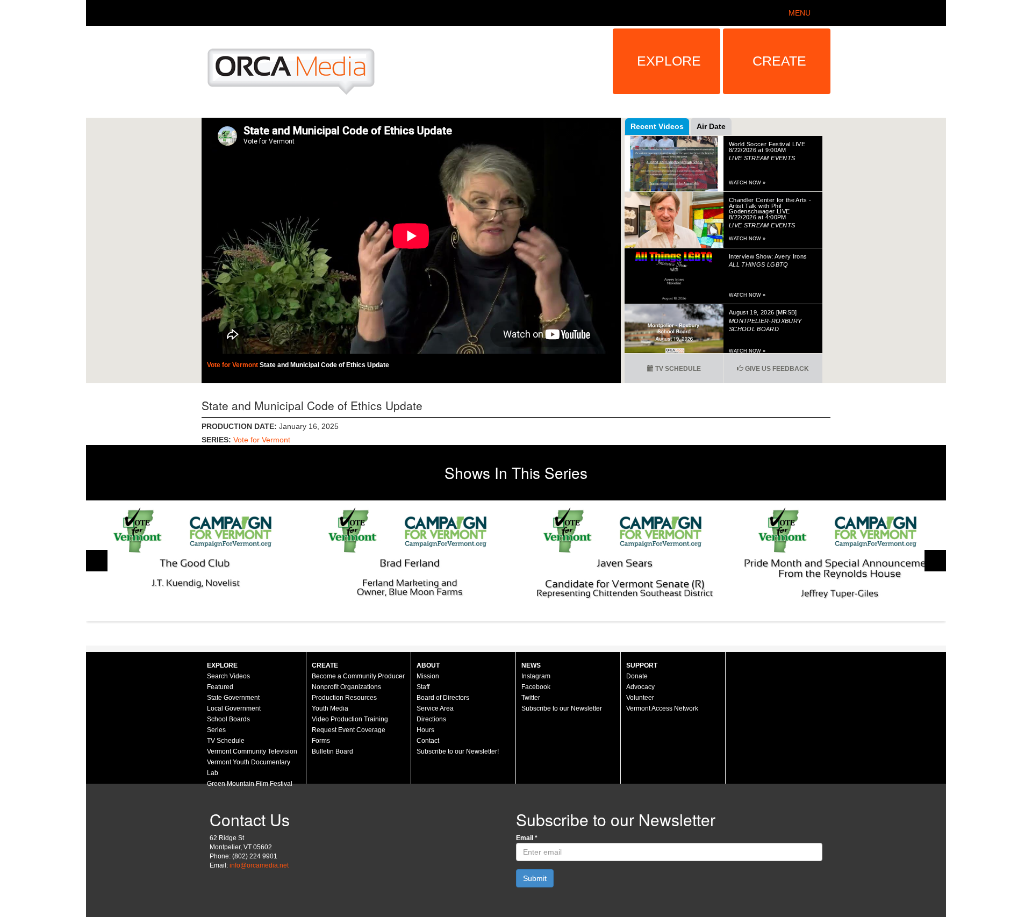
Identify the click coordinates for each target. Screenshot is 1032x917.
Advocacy (640, 687)
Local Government (234, 708)
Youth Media (330, 708)
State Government (233, 697)
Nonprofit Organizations (346, 687)
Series (216, 730)
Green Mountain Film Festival (249, 783)
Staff (423, 687)
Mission (428, 676)
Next (935, 560)
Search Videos (228, 676)
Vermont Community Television (252, 751)
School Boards (228, 719)
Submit (535, 878)
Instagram (535, 676)
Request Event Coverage (348, 730)
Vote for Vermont (233, 365)
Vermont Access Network (662, 708)
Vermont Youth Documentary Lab (248, 767)
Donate (637, 676)
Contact (428, 740)
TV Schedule (677, 368)
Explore (669, 60)
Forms (321, 740)
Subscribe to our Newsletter (561, 708)
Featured (220, 687)
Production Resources (344, 697)
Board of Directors (443, 697)
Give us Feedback (776, 368)
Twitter (530, 697)
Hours (425, 730)
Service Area (435, 708)
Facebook (535, 687)
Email (527, 838)
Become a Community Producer (358, 676)
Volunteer (640, 697)
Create (779, 60)
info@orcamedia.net (259, 865)
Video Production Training (350, 719)
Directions (431, 719)
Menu (800, 13)
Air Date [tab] (711, 126)
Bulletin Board (332, 751)
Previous (97, 560)
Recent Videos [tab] (657, 126)
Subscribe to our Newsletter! (458, 751)
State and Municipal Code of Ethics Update (324, 365)
